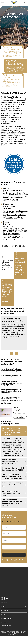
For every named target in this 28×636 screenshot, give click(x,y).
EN (25, 2)
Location (16, 410)
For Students (5, 610)
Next (16, 353)
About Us (17, 407)
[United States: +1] (4, 533)
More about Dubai (19, 413)
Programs (4, 603)
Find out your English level (20, 416)
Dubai (3, 606)
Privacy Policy (13, 561)
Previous (11, 353)
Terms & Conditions (5, 628)
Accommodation (6, 618)
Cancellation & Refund (6, 625)
